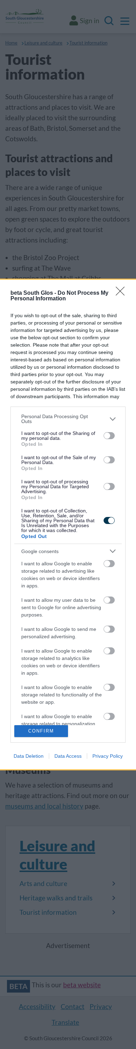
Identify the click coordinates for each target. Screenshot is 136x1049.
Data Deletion (29, 756)
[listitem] (68, 419)
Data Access (68, 756)
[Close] (122, 293)
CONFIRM (41, 731)
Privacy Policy (107, 756)
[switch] (109, 435)
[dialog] (68, 524)
